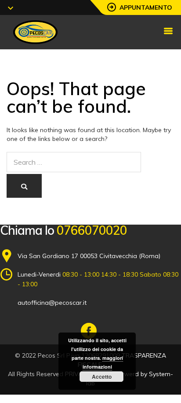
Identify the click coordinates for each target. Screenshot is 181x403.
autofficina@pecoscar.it (52, 303)
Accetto (102, 377)
